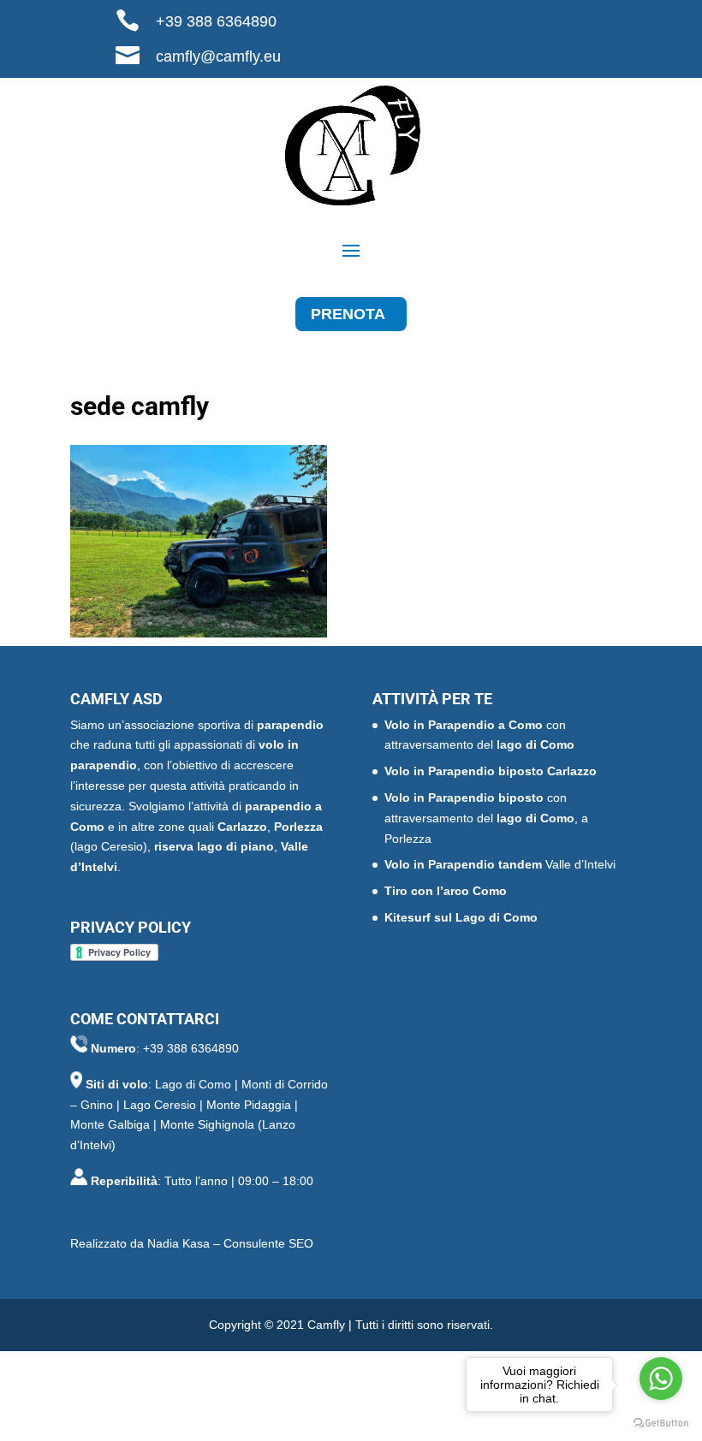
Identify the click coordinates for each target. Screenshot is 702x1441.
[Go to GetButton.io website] (661, 1423)
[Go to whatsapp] (661, 1378)
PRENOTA (348, 314)
